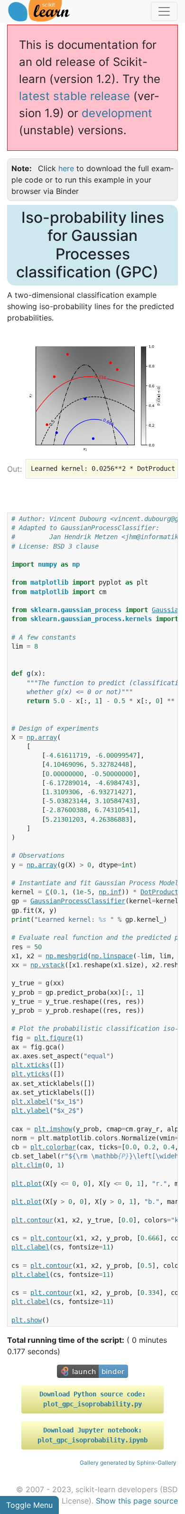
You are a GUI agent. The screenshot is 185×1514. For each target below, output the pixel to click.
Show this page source (137, 1500)
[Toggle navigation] (164, 11)
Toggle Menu (29, 1505)
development (117, 113)
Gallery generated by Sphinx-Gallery (128, 1462)
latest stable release (74, 96)
